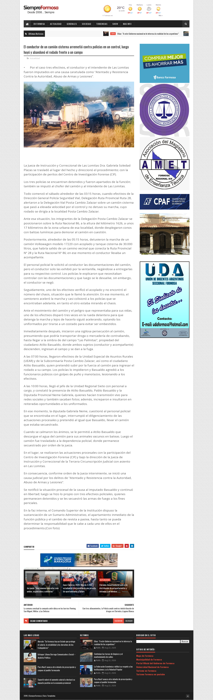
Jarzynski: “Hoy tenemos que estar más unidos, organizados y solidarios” (43, 589)
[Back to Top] (187, 696)
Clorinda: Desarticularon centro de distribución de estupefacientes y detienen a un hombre (113, 588)
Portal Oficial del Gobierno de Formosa (155, 663)
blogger (129, 620)
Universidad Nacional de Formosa (152, 667)
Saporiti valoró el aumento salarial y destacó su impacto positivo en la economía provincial (56, 681)
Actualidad (56, 23)
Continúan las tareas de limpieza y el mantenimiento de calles (108, 655)
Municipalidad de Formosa (149, 659)
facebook (118, 620)
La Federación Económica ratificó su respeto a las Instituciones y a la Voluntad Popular (113, 668)
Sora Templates (49, 695)
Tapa (95, 34)
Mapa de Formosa (144, 655)
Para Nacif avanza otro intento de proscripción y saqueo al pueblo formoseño (57, 668)
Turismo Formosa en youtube (150, 674)
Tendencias (101, 23)
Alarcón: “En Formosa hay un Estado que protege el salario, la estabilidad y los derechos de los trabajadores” (56, 645)
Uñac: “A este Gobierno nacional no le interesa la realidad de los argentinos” (130, 33)
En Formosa (39, 23)
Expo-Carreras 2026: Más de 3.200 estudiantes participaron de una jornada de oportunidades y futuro (79, 588)
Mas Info (127, 23)
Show (115, 23)
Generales (72, 23)
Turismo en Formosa (146, 670)
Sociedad (86, 23)
